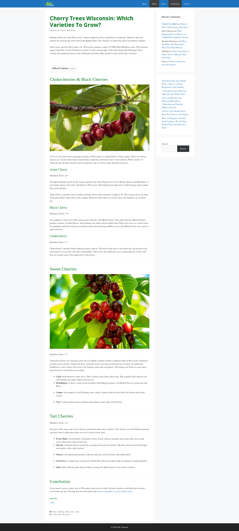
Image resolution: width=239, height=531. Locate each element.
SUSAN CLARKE (169, 24)
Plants (154, 3)
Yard (77, 511)
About (186, 3)
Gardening (175, 3)
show (72, 68)
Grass (164, 3)
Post (53, 502)
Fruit (54, 511)
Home (144, 3)
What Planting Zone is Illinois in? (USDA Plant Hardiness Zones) (175, 34)
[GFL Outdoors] (50, 3)
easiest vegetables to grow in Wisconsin (114, 491)
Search (165, 143)
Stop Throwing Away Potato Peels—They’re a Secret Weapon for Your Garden (174, 84)
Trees (73, 511)
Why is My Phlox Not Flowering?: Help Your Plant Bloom (174, 44)
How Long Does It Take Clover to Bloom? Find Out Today (175, 54)
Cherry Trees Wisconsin (61, 514)
